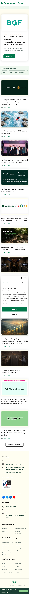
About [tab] (23, 282)
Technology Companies (18, 549)
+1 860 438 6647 (10, 506)
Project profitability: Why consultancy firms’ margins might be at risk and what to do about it (14, 341)
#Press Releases (8, 407)
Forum (17, 566)
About (4, 563)
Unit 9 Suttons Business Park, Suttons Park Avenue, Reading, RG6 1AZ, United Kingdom (15, 469)
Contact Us (18, 572)
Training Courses (7, 572)
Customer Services (20, 528)
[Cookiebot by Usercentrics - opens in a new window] (20, 278)
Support (4, 566)
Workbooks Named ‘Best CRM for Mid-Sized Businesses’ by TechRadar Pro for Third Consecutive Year (14, 401)
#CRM (8, 107)
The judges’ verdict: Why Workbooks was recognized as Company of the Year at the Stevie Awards (14, 102)
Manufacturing (19, 545)
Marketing (5, 528)
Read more (9, 56)
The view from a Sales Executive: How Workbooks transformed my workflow (13, 433)
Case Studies (18, 569)
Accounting (18, 542)
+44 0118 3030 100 (11, 461)
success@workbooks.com (13, 464)
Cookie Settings (16, 588)
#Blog (5, 107)
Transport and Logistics (6, 554)
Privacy (22, 585)
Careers (4, 569)
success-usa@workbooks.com (14, 510)
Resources (18, 563)
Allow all (14, 309)
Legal (17, 585)
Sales (3, 531)
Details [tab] (14, 282)
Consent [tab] (5, 282)
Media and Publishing (5, 549)
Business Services (7, 545)
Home (5, 7)
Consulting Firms (7, 542)
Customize (14, 314)
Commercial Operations (18, 532)
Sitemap (9, 588)
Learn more (24, 591)
